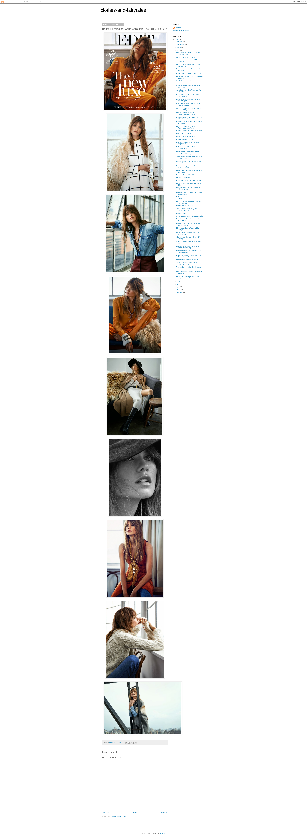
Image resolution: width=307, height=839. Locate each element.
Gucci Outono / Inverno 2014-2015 (187, 260)
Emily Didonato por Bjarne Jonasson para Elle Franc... (188, 188)
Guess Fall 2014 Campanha (185, 154)
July (178, 50)
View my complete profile (181, 31)
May (178, 284)
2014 (177, 39)
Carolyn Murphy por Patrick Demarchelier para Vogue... (186, 113)
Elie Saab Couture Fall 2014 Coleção (188, 180)
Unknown (178, 27)
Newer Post (106, 813)
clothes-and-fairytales (123, 10)
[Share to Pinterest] (136, 743)
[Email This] (126, 743)
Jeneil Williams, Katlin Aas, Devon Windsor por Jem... (187, 209)
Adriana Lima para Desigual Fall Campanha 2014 (186, 263)
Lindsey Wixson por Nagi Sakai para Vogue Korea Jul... (188, 224)
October (179, 42)
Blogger (162, 833)
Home (135, 813)
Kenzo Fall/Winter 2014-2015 (185, 175)
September (180, 44)
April (178, 287)
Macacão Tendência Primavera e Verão (189, 131)
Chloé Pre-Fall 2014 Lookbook (186, 57)
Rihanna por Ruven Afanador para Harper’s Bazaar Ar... (187, 277)
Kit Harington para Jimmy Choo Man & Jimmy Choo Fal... (188, 256)
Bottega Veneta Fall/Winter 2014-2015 (188, 73)
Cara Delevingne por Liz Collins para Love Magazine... (188, 53)
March (179, 290)
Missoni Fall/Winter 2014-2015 (186, 136)
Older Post (163, 813)
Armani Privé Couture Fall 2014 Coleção (189, 216)
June (178, 281)
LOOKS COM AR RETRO (184, 206)
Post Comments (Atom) (118, 816)
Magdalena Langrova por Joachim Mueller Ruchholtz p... (187, 247)
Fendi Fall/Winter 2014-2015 (185, 139)
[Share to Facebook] (133, 743)
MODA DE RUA (181, 213)
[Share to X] (131, 743)
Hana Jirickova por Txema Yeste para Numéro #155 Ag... (188, 166)
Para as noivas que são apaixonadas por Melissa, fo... (188, 202)
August (179, 47)
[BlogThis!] (129, 743)
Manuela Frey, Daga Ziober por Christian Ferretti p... (186, 147)
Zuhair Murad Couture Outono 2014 (188, 151)
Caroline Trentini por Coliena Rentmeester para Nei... (185, 127)
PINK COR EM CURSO (183, 133)
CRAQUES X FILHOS (183, 177)
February (180, 292)
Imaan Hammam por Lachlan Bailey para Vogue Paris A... (188, 104)
